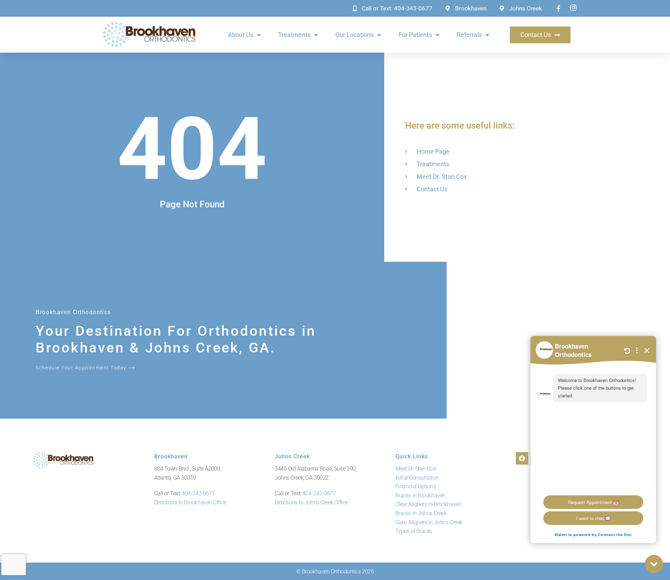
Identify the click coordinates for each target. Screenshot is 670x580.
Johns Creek (292, 456)
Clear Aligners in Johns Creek (428, 522)
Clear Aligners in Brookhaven (428, 504)
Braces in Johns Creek (421, 513)
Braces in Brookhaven (420, 495)
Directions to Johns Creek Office (311, 502)
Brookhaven (171, 456)
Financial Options (415, 486)
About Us (240, 34)
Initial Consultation (417, 477)
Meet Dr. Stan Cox (415, 468)
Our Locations (354, 34)
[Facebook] (522, 458)
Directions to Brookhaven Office (190, 502)
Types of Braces (413, 531)
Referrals (469, 34)
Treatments (294, 34)
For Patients (415, 34)
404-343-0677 (198, 493)
